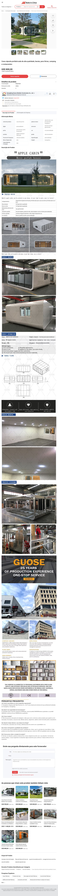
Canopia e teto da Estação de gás (8, 859)
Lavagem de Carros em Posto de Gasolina (49, 859)
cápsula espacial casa (20, 862)
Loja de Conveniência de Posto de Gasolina (36, 859)
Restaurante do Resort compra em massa (40, 879)
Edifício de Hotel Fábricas (8, 879)
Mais (3, 882)
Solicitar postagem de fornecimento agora (23, 775)
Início (3, 10)
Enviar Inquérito (15, 76)
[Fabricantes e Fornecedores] (29, 2)
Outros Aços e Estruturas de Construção (39, 10)
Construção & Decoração (10, 10)
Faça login (4, 105)
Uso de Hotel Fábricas (45, 876)
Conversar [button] (44, 76)
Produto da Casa (17, 876)
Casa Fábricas (6, 876)
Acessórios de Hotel (22, 879)
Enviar (15, 772)
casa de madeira (5, 862)
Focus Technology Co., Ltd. (26, 887)
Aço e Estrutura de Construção (23, 10)
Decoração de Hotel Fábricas (30, 876)
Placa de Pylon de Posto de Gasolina (22, 859)
